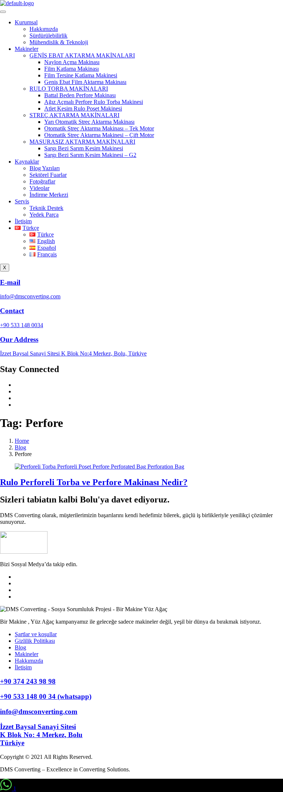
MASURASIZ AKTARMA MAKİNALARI (82, 142)
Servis (22, 201)
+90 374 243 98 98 (28, 681)
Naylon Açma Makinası (71, 62)
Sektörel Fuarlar (48, 175)
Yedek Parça (44, 214)
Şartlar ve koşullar (36, 634)
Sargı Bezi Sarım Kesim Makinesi (83, 148)
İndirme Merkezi (48, 195)
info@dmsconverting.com (38, 711)
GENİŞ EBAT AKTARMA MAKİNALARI (82, 55)
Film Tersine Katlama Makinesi (80, 75)
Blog (20, 647)
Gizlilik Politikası (35, 641)
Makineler (26, 49)
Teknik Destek (46, 208)
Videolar (39, 188)
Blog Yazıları (44, 168)
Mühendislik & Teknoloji (58, 42)
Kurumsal (26, 22)
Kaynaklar (27, 161)
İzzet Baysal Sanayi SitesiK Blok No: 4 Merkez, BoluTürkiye (41, 735)
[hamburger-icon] (3, 12)
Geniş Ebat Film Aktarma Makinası (85, 82)
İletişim (23, 221)
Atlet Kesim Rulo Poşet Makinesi (83, 108)
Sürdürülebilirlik (48, 35)
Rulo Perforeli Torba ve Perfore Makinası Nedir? (94, 482)
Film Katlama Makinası (71, 69)
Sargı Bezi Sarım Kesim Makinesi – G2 (90, 155)
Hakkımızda (43, 29)
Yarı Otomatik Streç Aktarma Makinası (89, 122)
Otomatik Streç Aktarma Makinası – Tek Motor (99, 128)
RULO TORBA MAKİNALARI (68, 88)
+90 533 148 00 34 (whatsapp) (45, 696)
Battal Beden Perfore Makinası (80, 95)
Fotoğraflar (42, 181)
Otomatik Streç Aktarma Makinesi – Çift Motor (99, 135)
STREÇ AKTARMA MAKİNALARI (74, 115)
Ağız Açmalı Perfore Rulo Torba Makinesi (93, 102)
